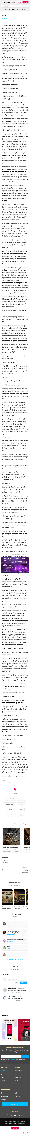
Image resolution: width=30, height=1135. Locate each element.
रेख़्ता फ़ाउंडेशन (18, 1070)
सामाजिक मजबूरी (9, 804)
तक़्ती (2, 1077)
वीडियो (18, 9)
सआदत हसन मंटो (5, 18)
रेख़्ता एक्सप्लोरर (19, 1084)
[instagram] (19, 1115)
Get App (25, 2)
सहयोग (3, 1070)
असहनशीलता (11, 815)
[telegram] (22, 1115)
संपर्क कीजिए (18, 1077)
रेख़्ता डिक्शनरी (4, 1096)
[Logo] (7, 2)
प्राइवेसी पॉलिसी (8, 1121)
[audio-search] (27, 6)
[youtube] (15, 1115)
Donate (19, 2)
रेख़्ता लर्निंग (17, 1096)
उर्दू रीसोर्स (3, 1080)
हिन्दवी (2, 1093)
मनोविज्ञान (21, 804)
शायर (6, 9)
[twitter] (11, 1115)
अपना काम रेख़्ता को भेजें (7, 1084)
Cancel (17, 982)
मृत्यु (20, 815)
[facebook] (7, 1115)
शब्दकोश (13, 9)
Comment (23, 982)
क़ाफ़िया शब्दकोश (5, 1074)
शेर (9, 9)
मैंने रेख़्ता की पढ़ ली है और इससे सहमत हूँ (14, 1060)
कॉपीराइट (23, 1121)
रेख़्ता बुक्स (3, 1099)
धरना (21, 798)
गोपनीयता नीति (12, 1059)
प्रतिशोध (20, 809)
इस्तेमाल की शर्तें (16, 1121)
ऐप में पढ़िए (15, 1128)
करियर (16, 1080)
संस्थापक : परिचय (19, 1074)
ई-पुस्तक (23, 9)
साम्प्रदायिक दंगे (10, 798)
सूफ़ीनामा (17, 1093)
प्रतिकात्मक (10, 809)
